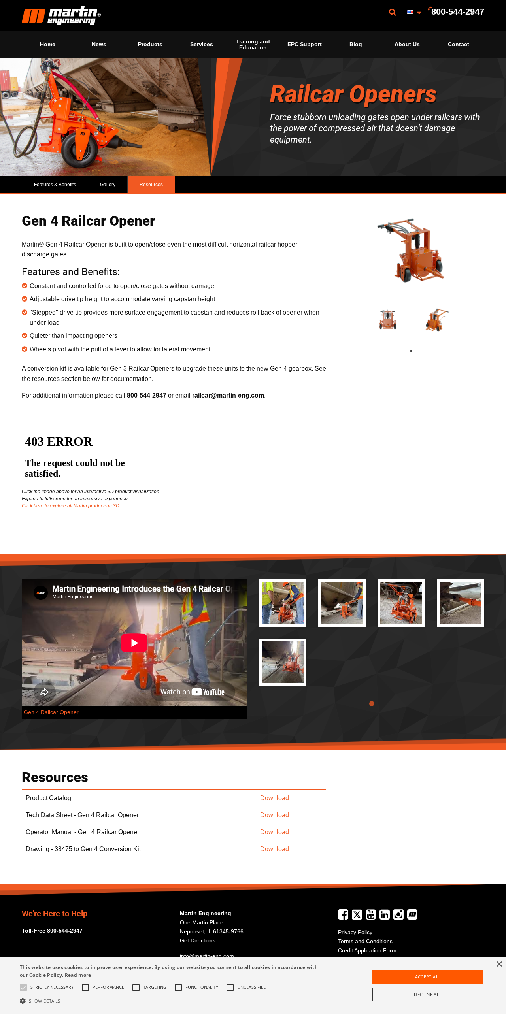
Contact (458, 44)
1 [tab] (419, 351)
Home (47, 44)
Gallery (107, 184)
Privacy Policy (355, 932)
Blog (355, 44)
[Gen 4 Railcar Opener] (411, 254)
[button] (171, 1001)
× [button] (499, 964)
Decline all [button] (428, 994)
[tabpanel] (386, 320)
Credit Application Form (367, 950)
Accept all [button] (428, 977)
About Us (407, 44)
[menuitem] (61, 15)
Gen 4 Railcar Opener (51, 712)
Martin (61, 15)
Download (274, 798)
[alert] (253, 985)
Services (201, 44)
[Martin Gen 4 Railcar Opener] (282, 603)
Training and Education (253, 44)
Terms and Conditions (365, 941)
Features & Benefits (55, 184)
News (99, 44)
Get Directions (197, 940)
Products (150, 44)
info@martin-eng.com (207, 956)
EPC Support (304, 44)
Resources (151, 184)
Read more (78, 975)
